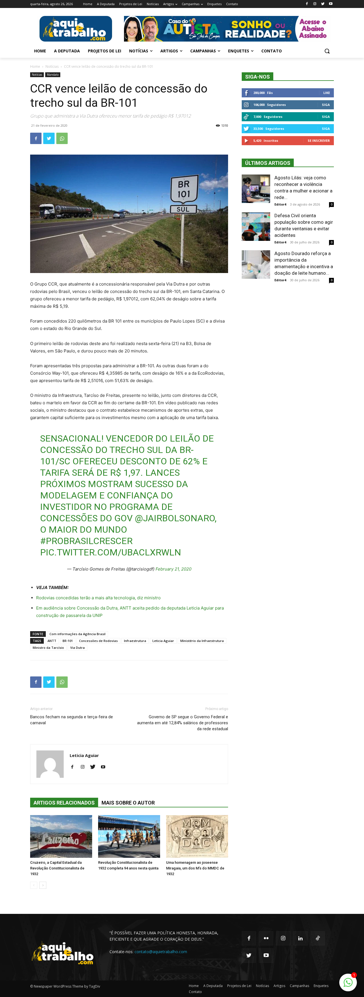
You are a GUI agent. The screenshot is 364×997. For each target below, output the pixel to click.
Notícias (52, 66)
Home (35, 66)
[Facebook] (307, 4)
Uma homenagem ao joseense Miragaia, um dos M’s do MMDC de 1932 (195, 868)
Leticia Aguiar (163, 641)
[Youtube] (330, 4)
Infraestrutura (135, 641)
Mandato (53, 75)
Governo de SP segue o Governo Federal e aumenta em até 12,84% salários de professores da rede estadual (182, 722)
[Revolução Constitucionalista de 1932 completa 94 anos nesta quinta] (129, 836)
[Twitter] (322, 4)
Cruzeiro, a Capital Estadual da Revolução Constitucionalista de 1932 (57, 868)
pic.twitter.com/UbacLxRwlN (110, 552)
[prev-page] (33, 885)
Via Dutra (77, 647)
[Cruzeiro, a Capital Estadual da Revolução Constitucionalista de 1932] (61, 836)
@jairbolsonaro (175, 518)
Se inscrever (319, 140)
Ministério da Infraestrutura (202, 641)
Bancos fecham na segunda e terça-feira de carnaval (71, 719)
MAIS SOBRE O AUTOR (128, 803)
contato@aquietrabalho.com (161, 951)
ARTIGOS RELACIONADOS (64, 803)
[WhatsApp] (62, 138)
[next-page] (42, 885)
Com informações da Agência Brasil (77, 634)
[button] (327, 51)
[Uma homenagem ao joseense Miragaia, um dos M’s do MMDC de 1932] (197, 836)
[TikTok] (318, 938)
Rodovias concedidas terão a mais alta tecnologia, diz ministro (98, 597)
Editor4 (280, 204)
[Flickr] (266, 938)
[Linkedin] (300, 938)
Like (326, 93)
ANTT (51, 641)
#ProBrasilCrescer (86, 541)
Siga (326, 104)
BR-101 (68, 641)
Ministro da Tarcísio (48, 647)
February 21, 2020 (173, 569)
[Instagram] (315, 4)
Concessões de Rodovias (98, 641)
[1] (348, 985)
